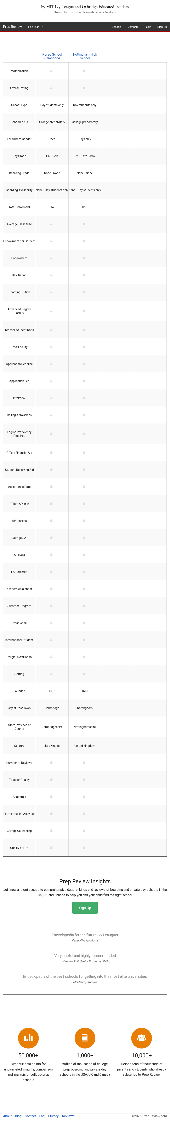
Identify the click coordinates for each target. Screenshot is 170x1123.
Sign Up (162, 27)
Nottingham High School (85, 56)
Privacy (53, 1116)
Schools (116, 27)
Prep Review (12, 26)
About (7, 1116)
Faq (42, 1116)
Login (148, 27)
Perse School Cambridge (52, 56)
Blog (18, 1116)
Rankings (33, 27)
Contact (30, 1116)
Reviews (68, 1116)
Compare (133, 27)
